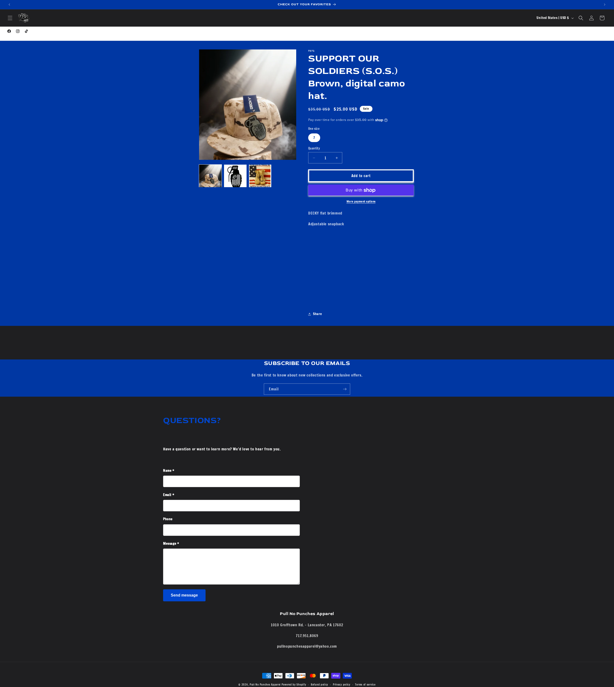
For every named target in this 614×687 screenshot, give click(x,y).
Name (168, 470)
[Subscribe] (344, 389)
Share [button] (317, 313)
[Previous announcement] (9, 4)
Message (171, 543)
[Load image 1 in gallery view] (210, 176)
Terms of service (365, 684)
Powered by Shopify (294, 685)
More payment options (361, 202)
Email (168, 494)
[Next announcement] (604, 4)
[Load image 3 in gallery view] (260, 176)
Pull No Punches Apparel (265, 685)
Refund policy (319, 684)
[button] (10, 18)
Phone (168, 519)
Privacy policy (341, 684)
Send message (184, 595)
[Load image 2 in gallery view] (235, 176)
